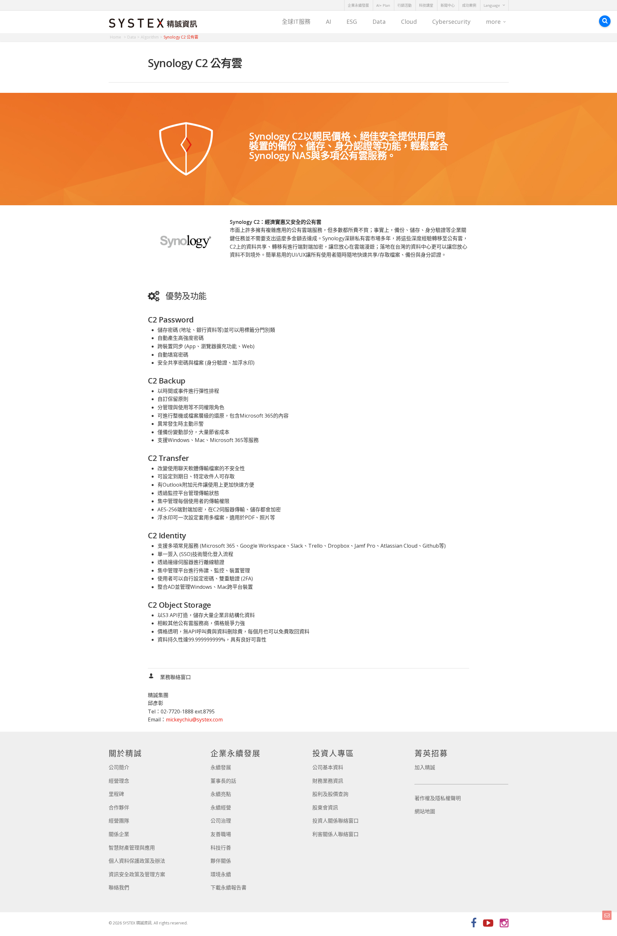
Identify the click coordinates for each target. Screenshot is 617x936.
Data (379, 21)
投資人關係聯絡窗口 (335, 820)
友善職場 (220, 834)
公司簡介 (119, 767)
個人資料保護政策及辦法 (137, 860)
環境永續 (220, 874)
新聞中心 (448, 5)
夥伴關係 (220, 860)
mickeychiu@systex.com (194, 719)
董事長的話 (223, 780)
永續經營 (220, 807)
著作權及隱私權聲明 (438, 798)
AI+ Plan (383, 5)
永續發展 (220, 767)
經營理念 (119, 780)
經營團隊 (119, 820)
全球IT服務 (296, 21)
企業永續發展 (358, 5)
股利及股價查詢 (330, 794)
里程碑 (116, 794)
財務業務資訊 (327, 780)
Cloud (409, 21)
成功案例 (469, 5)
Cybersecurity (451, 21)
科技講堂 (426, 5)
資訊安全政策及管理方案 (137, 874)
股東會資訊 (325, 807)
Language (492, 5)
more (493, 21)
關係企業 (119, 834)
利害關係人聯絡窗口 (335, 834)
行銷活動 (405, 5)
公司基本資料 (327, 767)
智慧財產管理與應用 (132, 847)
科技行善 (220, 847)
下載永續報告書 (228, 887)
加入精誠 (425, 767)
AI (328, 21)
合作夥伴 (119, 807)
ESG (351, 21)
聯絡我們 (119, 887)
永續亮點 (220, 794)
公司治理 (220, 820)
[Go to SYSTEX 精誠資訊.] (118, 37)
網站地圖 (425, 811)
